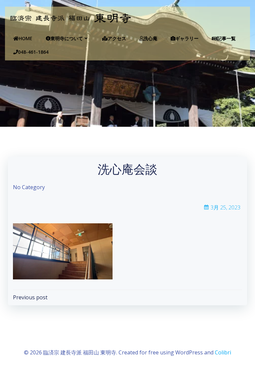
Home (26, 38)
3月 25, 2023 (225, 207)
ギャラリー (187, 38)
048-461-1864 (33, 52)
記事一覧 (226, 38)
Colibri (223, 352)
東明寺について (66, 38)
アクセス (117, 38)
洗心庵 (150, 38)
